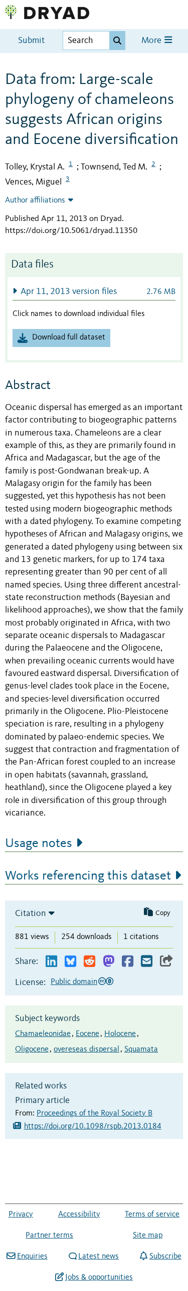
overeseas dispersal (86, 1050)
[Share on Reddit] (89, 961)
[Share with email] (146, 961)
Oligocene (32, 1050)
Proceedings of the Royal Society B (94, 1114)
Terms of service (152, 1214)
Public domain (74, 982)
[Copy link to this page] (166, 961)
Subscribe (165, 1256)
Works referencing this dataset (88, 876)
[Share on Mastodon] (108, 961)
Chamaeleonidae (43, 1034)
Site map (147, 1236)
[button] (94, 291)
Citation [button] (30, 913)
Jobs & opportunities (99, 1278)
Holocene (120, 1034)
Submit (31, 40)
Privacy (21, 1214)
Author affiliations (35, 200)
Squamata (141, 1050)
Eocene (87, 1034)
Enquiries (32, 1256)
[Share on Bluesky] (70, 961)
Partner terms (49, 1236)
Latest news (98, 1256)
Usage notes (38, 843)
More (152, 40)
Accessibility (79, 1214)
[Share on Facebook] (127, 961)
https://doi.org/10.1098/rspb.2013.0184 (92, 1126)
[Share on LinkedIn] (51, 961)
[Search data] (117, 40)
